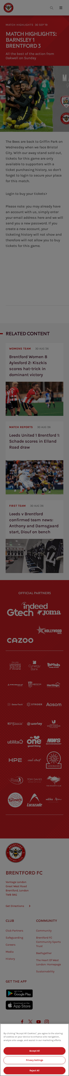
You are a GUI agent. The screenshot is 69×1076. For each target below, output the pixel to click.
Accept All (34, 1050)
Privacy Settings (34, 1060)
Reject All (34, 1070)
